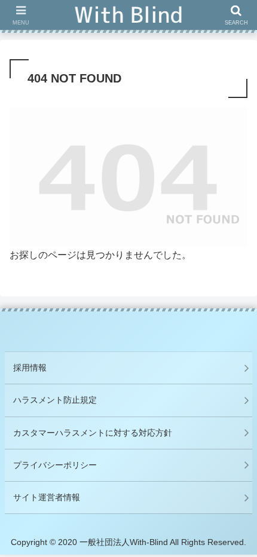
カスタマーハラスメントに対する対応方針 (92, 432)
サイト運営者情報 (46, 497)
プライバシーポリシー (55, 465)
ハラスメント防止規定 (55, 400)
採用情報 (30, 367)
